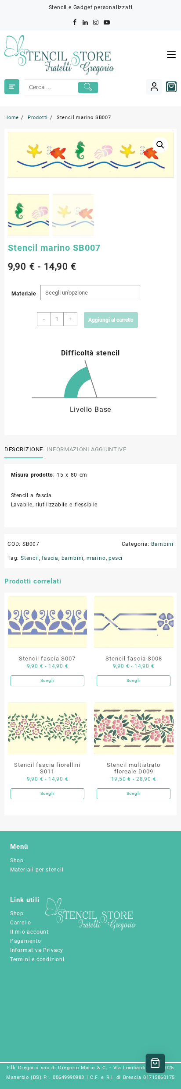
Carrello (20, 923)
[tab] (25, 449)
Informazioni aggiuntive (87, 449)
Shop (17, 860)
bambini (73, 558)
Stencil (30, 558)
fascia (50, 558)
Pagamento (25, 941)
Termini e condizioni (37, 959)
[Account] (154, 87)
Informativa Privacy (36, 950)
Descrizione (23, 449)
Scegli (47, 680)
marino (96, 558)
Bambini (162, 544)
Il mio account (29, 932)
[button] (160, 145)
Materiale (23, 294)
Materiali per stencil (37, 870)
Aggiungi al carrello (111, 320)
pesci (116, 558)
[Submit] (88, 87)
